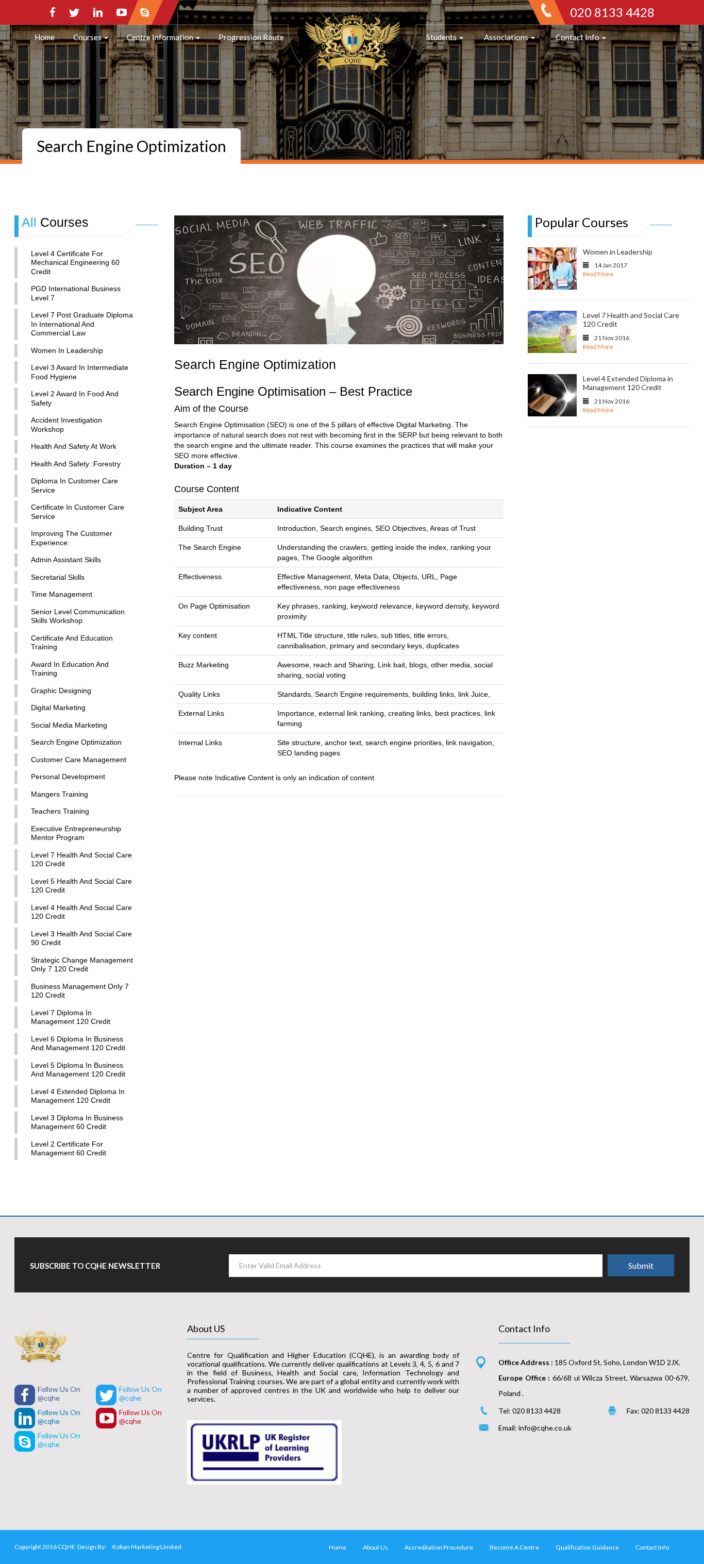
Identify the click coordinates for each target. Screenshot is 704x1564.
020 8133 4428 (612, 12)
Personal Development (68, 776)
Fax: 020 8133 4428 (658, 1410)
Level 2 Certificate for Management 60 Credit (68, 1148)
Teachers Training (60, 811)
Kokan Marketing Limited (146, 1547)
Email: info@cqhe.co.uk (535, 1427)
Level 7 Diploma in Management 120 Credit (70, 1017)
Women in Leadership (67, 350)
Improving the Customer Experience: (71, 538)
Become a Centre (514, 1547)
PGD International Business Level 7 (76, 293)
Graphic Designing (61, 690)
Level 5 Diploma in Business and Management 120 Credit (78, 1070)
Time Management (61, 594)
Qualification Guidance (587, 1547)
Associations (507, 37)
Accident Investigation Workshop (66, 424)
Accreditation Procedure (439, 1547)
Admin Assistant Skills (66, 560)
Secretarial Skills (58, 577)
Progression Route (251, 37)
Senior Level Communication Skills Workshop (78, 616)
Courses (88, 37)
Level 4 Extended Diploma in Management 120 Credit (78, 1096)
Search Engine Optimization (76, 742)
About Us (375, 1547)
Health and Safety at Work (73, 446)
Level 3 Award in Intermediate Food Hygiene (79, 372)
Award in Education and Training (70, 669)
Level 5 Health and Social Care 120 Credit (81, 886)
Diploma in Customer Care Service (74, 485)
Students (442, 37)
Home (45, 37)
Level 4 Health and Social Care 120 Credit (81, 912)
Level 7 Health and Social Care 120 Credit (81, 859)
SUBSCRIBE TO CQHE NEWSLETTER (95, 1265)
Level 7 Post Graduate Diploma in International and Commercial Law (82, 324)
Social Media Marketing (69, 725)
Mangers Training (59, 794)
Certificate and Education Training (72, 642)
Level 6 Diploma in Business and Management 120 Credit (78, 1043)
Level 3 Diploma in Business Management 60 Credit (77, 1122)
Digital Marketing (58, 707)
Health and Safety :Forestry (76, 464)
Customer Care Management (78, 759)
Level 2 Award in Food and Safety (75, 398)
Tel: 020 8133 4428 (529, 1410)
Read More (598, 274)
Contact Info (578, 37)
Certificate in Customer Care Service (77, 511)
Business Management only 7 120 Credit (80, 991)
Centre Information (161, 37)
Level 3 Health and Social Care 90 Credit (81, 938)
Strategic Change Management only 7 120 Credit (82, 964)
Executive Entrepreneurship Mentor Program (76, 833)
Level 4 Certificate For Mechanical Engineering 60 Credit (75, 262)
